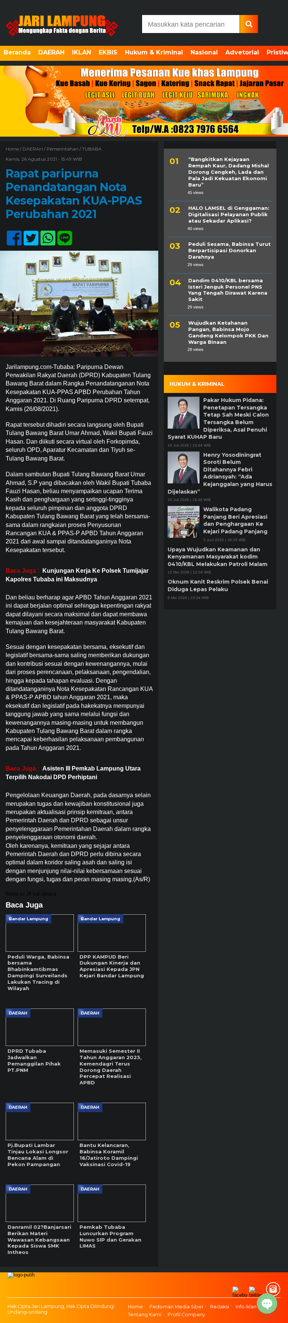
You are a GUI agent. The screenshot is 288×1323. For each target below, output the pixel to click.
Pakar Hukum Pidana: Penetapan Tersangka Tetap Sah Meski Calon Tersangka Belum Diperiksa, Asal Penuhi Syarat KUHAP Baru (218, 418)
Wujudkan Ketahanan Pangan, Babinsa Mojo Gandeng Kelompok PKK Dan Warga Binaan (228, 332)
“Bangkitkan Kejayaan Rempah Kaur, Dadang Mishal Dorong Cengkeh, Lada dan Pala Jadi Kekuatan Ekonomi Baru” (228, 172)
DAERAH (51, 52)
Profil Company (186, 1314)
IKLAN (81, 52)
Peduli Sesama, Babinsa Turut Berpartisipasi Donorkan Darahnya (229, 250)
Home (135, 1306)
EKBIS (108, 52)
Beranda (17, 52)
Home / (14, 149)
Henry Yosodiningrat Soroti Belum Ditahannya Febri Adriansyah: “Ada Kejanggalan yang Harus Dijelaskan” (220, 473)
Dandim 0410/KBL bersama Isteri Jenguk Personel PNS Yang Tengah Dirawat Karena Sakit (227, 290)
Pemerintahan (62, 149)
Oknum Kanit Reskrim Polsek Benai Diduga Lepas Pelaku (218, 585)
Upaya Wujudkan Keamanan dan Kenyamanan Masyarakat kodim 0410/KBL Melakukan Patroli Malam (217, 556)
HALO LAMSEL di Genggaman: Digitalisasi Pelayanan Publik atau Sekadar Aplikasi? (228, 214)
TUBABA (92, 149)
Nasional (204, 52)
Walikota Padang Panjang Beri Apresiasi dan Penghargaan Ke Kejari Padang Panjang (235, 520)
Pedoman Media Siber (176, 1306)
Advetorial (242, 52)
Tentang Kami (144, 1314)
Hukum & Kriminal (154, 52)
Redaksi (219, 1306)
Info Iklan (246, 1306)
